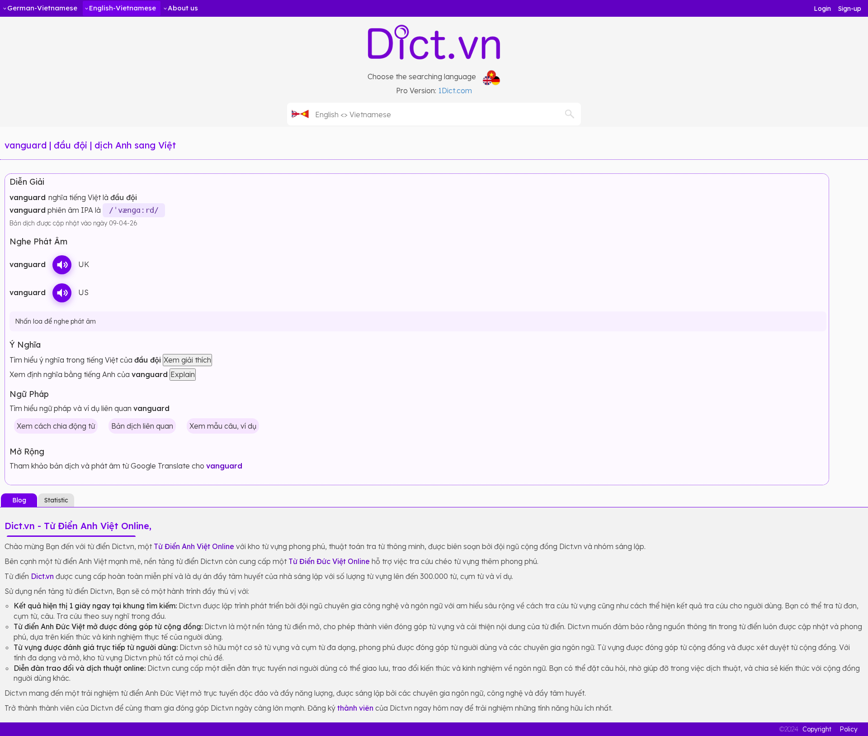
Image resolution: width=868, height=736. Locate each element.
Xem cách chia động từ (56, 425)
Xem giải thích (187, 359)
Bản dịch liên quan (142, 425)
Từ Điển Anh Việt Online (194, 546)
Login (822, 9)
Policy (849, 729)
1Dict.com (455, 90)
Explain (182, 374)
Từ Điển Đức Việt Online (329, 561)
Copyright (816, 729)
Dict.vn (42, 576)
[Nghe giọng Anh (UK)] (61, 264)
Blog (19, 500)
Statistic (56, 500)
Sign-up (849, 9)
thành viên (355, 707)
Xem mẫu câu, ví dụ (222, 425)
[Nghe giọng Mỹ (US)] (61, 292)
